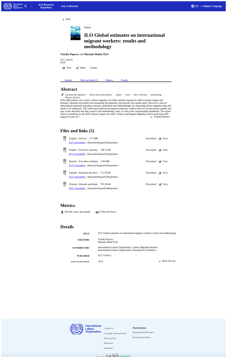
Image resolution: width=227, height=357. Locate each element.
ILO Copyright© (77, 142)
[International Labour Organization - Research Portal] (13, 6)
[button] (151, 138)
